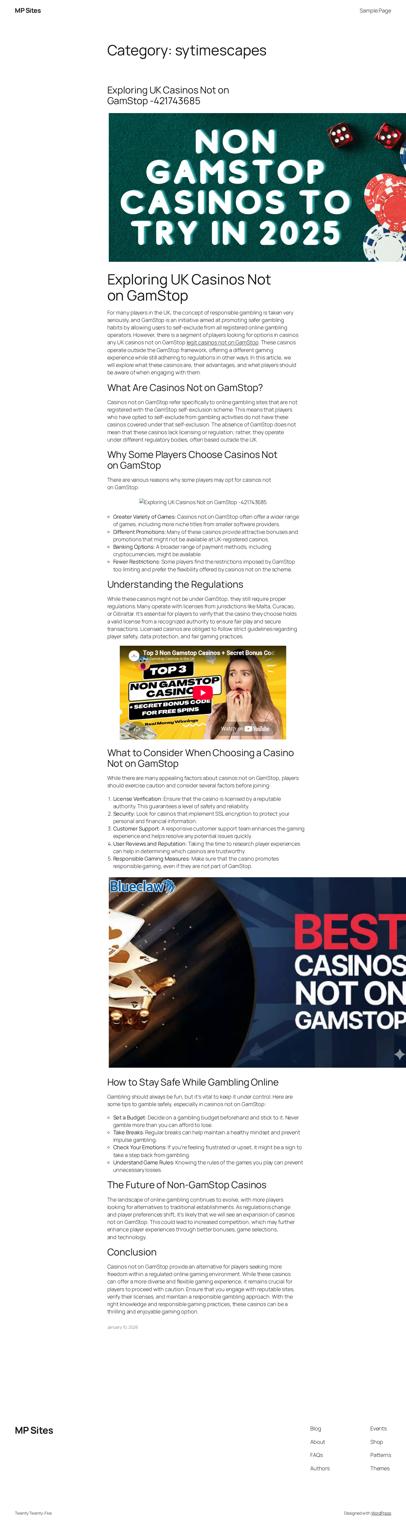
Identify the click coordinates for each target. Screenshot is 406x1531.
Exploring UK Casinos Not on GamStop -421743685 (168, 95)
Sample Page (375, 10)
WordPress (381, 1513)
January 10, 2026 (122, 1327)
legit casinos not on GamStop (223, 342)
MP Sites (28, 10)
